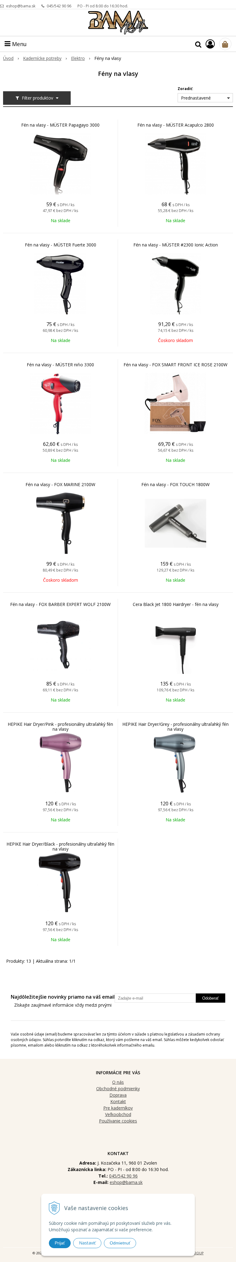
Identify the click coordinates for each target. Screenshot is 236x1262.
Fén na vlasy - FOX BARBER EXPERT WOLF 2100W (60, 604)
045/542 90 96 (59, 6)
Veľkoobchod (118, 1114)
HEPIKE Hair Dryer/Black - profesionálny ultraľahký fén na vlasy (60, 846)
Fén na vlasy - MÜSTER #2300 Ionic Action (175, 244)
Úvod (8, 58)
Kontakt (118, 1101)
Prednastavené (196, 98)
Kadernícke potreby (42, 58)
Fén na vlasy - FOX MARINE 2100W (60, 484)
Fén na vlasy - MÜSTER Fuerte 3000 (60, 244)
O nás (118, 1082)
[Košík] (225, 44)
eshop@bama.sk (20, 6)
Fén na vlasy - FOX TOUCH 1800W (175, 484)
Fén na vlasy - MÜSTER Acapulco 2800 (175, 125)
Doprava (118, 1095)
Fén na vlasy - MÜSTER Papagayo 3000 (60, 125)
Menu (18, 44)
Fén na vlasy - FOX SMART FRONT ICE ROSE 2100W (175, 364)
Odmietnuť (120, 1242)
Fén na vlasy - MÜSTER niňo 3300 (60, 364)
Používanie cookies (118, 1121)
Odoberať (210, 998)
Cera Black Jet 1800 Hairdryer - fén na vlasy (175, 604)
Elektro (78, 58)
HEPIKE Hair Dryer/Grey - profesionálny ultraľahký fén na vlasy (175, 727)
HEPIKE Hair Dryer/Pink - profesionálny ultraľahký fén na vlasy (60, 727)
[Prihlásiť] (210, 43)
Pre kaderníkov (118, 1108)
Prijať (60, 1242)
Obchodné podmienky (118, 1088)
